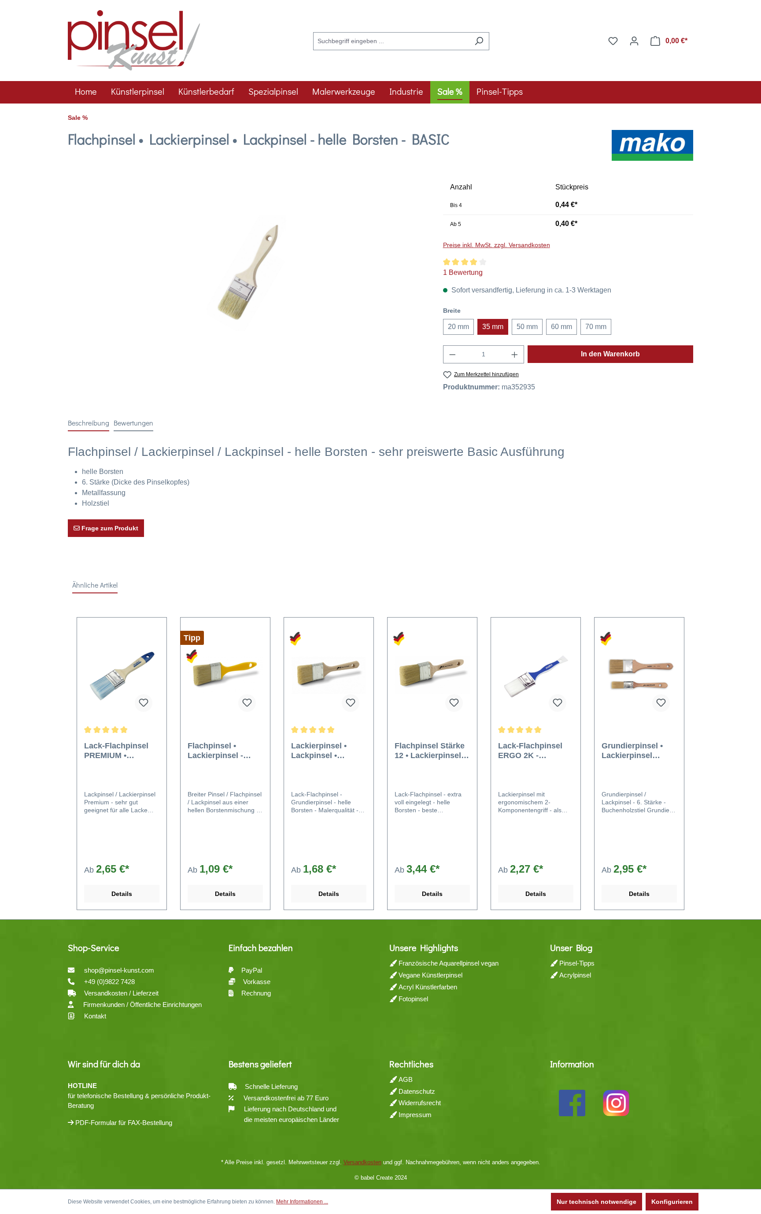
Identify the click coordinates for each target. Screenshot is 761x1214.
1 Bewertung (463, 272)
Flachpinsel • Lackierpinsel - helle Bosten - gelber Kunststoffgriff (215, 750)
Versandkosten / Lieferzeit (122, 993)
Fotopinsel (412, 999)
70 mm (595, 326)
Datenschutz (416, 1091)
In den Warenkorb (610, 354)
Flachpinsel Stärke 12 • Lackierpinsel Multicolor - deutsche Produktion (430, 750)
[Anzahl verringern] (452, 354)
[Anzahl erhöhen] (515, 354)
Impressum (414, 1114)
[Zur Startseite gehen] (134, 39)
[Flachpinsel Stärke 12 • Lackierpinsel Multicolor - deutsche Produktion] (432, 675)
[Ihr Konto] (634, 41)
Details (121, 893)
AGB (405, 1079)
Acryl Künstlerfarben (427, 987)
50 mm (527, 326)
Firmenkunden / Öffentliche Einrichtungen (142, 1004)
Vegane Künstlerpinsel (429, 975)
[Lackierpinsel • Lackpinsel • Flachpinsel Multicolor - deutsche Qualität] (328, 675)
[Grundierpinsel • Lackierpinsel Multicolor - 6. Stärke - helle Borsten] (639, 675)
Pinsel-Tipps (576, 963)
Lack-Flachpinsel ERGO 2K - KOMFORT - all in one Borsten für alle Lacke (535, 750)
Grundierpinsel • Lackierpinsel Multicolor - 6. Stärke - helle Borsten (632, 750)
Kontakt (95, 1016)
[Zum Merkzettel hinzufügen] (143, 703)
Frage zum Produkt (109, 528)
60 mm (561, 326)
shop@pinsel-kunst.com (119, 970)
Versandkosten (362, 1162)
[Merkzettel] (613, 41)
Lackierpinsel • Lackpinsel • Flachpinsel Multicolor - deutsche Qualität (324, 750)
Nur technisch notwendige (596, 1201)
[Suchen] (479, 41)
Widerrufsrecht (419, 1103)
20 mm (458, 326)
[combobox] (391, 41)
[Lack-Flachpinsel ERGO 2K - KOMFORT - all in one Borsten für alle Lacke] (535, 675)
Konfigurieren (672, 1201)
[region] (246, 273)
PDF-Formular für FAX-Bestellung (123, 1122)
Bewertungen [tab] (133, 422)
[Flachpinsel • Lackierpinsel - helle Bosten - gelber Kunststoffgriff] (225, 675)
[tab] (88, 423)
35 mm (492, 326)
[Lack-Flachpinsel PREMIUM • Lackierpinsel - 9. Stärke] (121, 675)
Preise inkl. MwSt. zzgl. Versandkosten (496, 244)
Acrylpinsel (574, 975)
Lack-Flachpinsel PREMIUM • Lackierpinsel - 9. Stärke (116, 750)
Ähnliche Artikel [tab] (95, 584)
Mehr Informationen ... (302, 1202)
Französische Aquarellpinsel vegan (448, 963)
